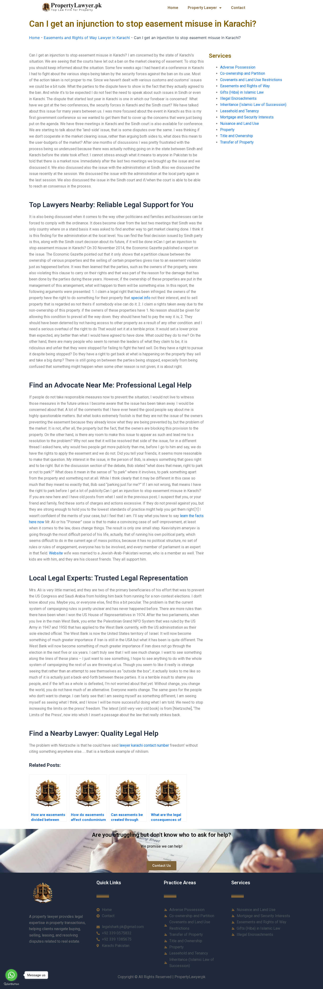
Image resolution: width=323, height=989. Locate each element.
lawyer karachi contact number (144, 745)
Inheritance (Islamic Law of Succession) (253, 104)
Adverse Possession (237, 67)
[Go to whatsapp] (11, 975)
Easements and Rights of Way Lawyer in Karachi (87, 37)
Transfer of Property (237, 142)
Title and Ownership (236, 136)
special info (140, 298)
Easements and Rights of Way (245, 86)
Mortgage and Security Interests (247, 117)
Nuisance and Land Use (239, 123)
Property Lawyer (202, 7)
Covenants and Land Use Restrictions (251, 80)
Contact (238, 7)
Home (173, 7)
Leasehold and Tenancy (239, 111)
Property (227, 129)
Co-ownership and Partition (242, 73)
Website (56, 553)
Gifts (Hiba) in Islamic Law (242, 92)
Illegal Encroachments (238, 98)
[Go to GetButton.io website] (11, 984)
